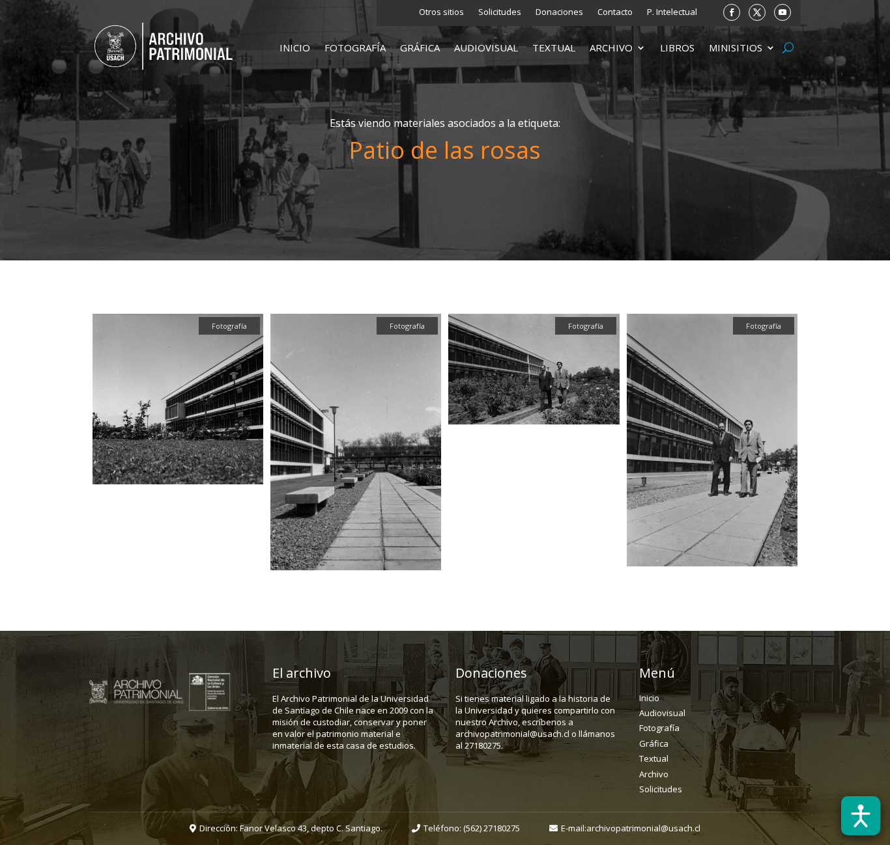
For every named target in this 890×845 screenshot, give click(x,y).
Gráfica (420, 48)
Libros (677, 48)
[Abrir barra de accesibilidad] (860, 815)
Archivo (611, 48)
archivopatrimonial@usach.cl (643, 828)
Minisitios (735, 48)
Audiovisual (486, 48)
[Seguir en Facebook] (731, 12)
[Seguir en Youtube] (782, 12)
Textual (553, 48)
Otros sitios (441, 12)
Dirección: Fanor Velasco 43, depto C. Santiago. (290, 828)
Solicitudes (499, 12)
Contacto (615, 12)
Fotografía (355, 48)
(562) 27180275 (491, 828)
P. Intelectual (672, 12)
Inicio (295, 48)
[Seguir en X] (757, 12)
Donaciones (559, 12)
